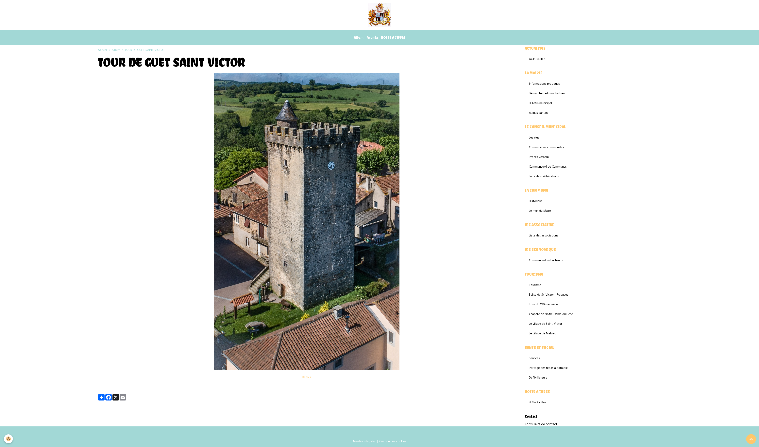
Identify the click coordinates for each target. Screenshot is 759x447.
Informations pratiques (544, 83)
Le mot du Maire (540, 211)
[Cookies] (8, 438)
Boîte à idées (537, 402)
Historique (536, 201)
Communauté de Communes (548, 166)
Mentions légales (364, 441)
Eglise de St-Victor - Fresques (548, 294)
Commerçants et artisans (546, 260)
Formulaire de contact (541, 424)
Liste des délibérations (544, 176)
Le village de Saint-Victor (545, 323)
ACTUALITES (537, 59)
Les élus (534, 137)
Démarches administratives (547, 93)
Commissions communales (546, 147)
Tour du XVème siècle (543, 304)
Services (534, 358)
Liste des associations (543, 235)
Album (358, 37)
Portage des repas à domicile (548, 368)
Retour (306, 377)
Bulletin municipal (540, 103)
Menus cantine (538, 113)
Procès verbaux (539, 157)
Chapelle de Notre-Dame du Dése (551, 314)
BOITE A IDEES (393, 37)
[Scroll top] (751, 439)
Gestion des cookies (392, 441)
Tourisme (535, 285)
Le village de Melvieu (542, 333)
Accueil (102, 50)
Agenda (372, 37)
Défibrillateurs (538, 377)
